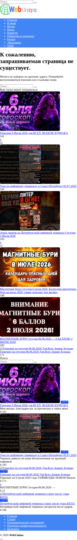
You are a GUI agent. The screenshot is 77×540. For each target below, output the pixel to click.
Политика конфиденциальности (26, 525)
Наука (11, 29)
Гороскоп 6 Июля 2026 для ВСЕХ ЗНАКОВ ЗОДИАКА (34, 133)
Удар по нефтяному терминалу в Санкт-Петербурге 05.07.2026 (38, 186)
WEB (10, 45)
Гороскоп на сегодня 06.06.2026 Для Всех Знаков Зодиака (35, 351)
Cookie (11, 519)
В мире (11, 23)
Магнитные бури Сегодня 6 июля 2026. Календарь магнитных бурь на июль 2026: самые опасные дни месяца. (38, 290)
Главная (12, 20)
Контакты (13, 529)
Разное (11, 39)
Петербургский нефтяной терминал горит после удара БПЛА (37, 503)
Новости (12, 32)
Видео (11, 26)
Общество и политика (20, 36)
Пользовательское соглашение (25, 522)
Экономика (14, 42)
